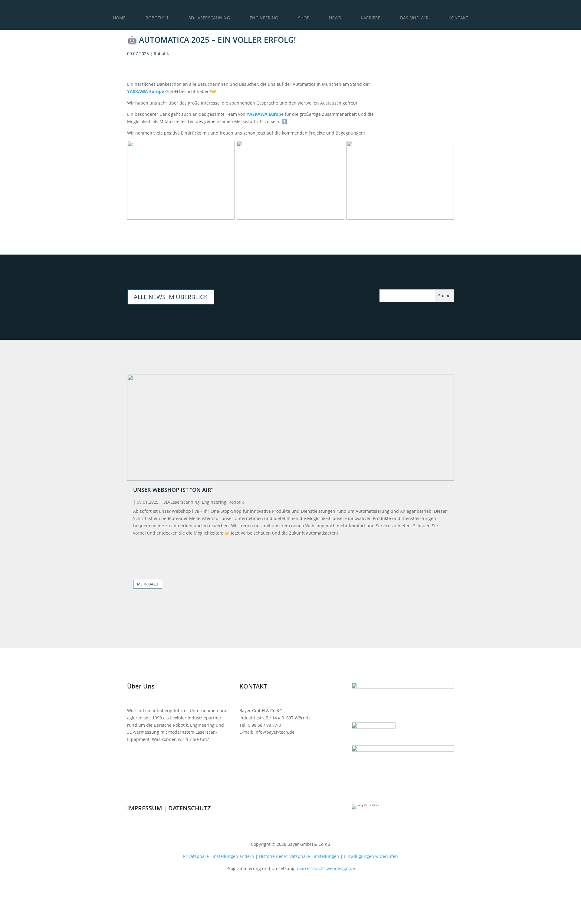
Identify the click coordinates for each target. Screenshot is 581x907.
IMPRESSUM (144, 808)
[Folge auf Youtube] (268, 809)
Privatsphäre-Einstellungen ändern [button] (218, 856)
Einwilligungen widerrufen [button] (371, 856)
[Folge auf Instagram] (256, 809)
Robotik (161, 53)
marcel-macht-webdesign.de (326, 868)
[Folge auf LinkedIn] (280, 809)
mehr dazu (147, 584)
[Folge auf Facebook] (244, 809)
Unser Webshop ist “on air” (173, 489)
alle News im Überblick (171, 297)
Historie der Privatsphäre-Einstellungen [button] (299, 856)
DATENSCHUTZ (189, 808)
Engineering (214, 502)
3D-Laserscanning (181, 502)
